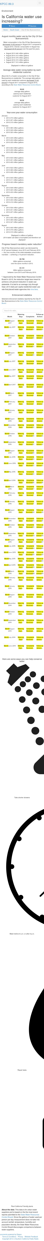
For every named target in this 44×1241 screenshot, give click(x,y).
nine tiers (34, 289)
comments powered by (11, 1234)
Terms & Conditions (9, 1236)
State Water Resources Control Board (27, 85)
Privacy (20, 1236)
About (12, 26)
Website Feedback (31, 1236)
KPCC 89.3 (7, 4)
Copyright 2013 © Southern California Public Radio (20, 1239)
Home (5, 30)
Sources (33, 26)
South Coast (14, 30)
